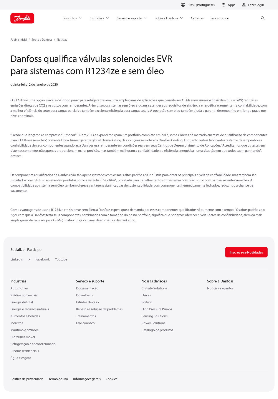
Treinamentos (86, 316)
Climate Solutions (154, 288)
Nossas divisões (154, 281)
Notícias (62, 40)
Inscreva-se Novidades (246, 252)
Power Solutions (153, 323)
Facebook (43, 259)
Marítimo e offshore (24, 330)
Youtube (61, 259)
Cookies (111, 379)
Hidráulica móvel (22, 337)
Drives (146, 295)
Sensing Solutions (154, 316)
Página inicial (18, 40)
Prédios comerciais (23, 295)
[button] (227, 4)
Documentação (87, 288)
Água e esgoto (20, 358)
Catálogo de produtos (157, 330)
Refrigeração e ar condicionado (33, 344)
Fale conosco (85, 323)
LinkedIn (16, 259)
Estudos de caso (87, 302)
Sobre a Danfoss (41, 40)
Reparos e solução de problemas (99, 309)
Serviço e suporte (90, 281)
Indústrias (18, 281)
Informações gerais (87, 379)
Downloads (84, 295)
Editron (147, 302)
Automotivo (19, 288)
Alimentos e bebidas (25, 316)
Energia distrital (21, 302)
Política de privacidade (26, 379)
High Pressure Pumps (157, 309)
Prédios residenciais (24, 351)
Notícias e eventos (220, 288)
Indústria (16, 323)
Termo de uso (58, 379)
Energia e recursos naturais (29, 309)
